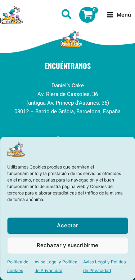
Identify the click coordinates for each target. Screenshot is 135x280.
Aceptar (67, 225)
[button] (67, 15)
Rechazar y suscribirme (67, 245)
